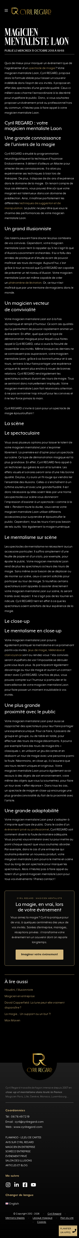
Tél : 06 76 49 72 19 (17, 1116)
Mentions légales (15, 1218)
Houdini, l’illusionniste (19, 990)
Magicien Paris (14, 1096)
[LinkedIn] (16, 1184)
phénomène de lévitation (25, 283)
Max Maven (12, 1020)
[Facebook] (25, 1184)
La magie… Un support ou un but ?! (28, 1014)
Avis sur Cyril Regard (20, 1142)
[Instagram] (8, 1184)
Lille (26, 1096)
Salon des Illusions (19, 1160)
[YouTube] (33, 1184)
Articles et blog (17, 1165)
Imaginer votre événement (39, 954)
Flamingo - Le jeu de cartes (23, 1137)
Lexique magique (42, 1218)
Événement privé (16, 1156)
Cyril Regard (54, 1213)
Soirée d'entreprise (18, 1151)
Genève (34, 1096)
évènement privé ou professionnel (27, 829)
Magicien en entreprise (20, 996)
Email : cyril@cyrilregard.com (25, 1122)
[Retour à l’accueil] (31, 11)
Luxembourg (59, 1096)
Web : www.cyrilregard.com (24, 1127)
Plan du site (67, 1218)
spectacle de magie (42, 68)
